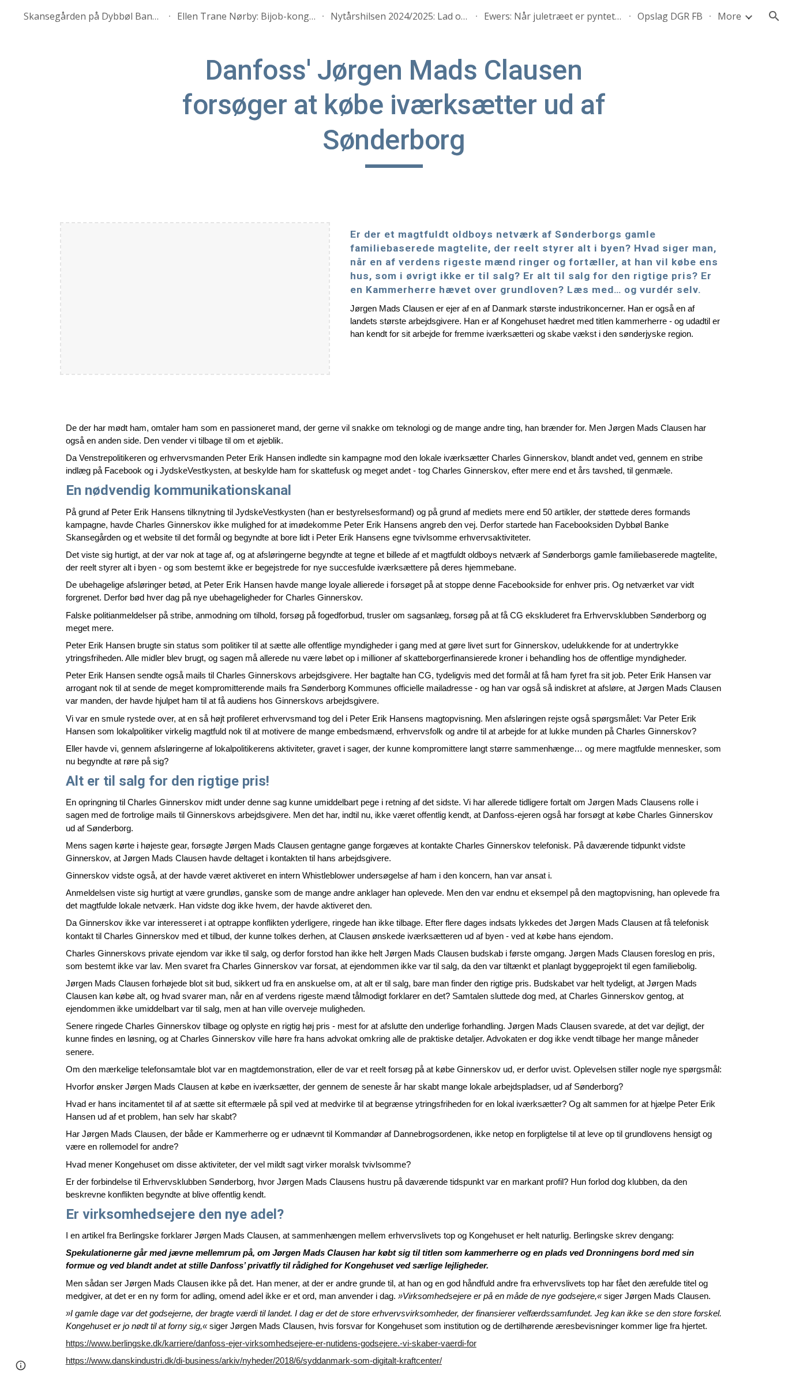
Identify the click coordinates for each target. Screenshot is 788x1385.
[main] (394, 110)
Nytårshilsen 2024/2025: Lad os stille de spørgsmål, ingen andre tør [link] (400, 16)
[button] (774, 16)
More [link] (729, 16)
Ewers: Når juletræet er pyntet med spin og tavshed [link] (553, 16)
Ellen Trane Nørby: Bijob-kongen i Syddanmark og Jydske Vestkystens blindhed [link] (246, 16)
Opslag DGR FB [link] (670, 16)
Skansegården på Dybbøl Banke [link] (93, 16)
